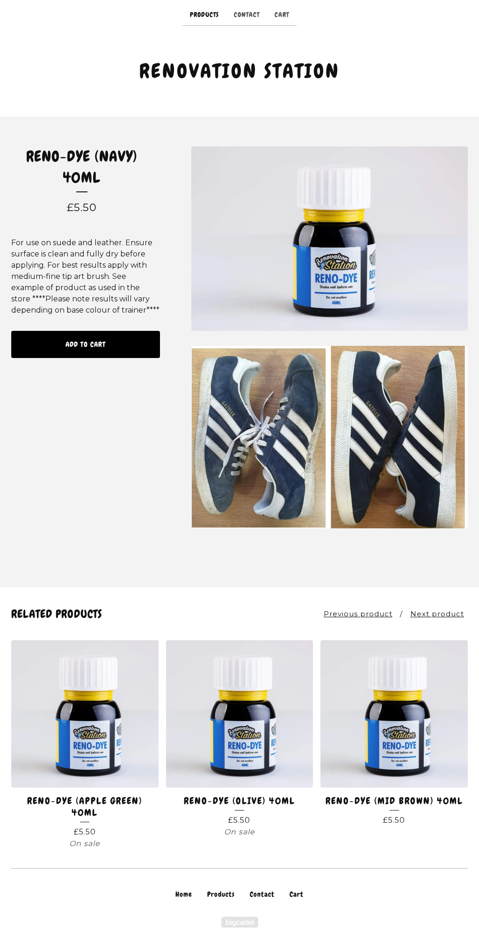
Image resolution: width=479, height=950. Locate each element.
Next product (437, 613)
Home (183, 894)
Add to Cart (85, 344)
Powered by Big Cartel (239, 922)
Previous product (358, 613)
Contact (247, 14)
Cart (282, 14)
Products (204, 14)
